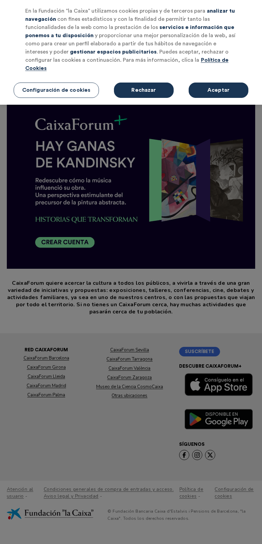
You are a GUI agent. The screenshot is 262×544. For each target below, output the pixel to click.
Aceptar (218, 90)
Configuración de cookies (56, 90)
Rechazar (143, 90)
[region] (131, 52)
